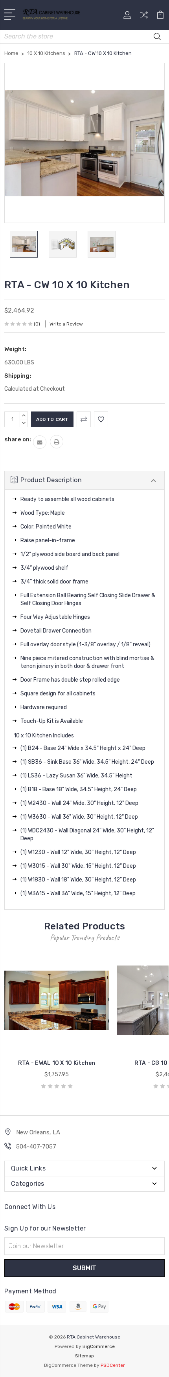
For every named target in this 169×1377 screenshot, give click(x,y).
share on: (17, 439)
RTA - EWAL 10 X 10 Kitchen (57, 1063)
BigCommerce (99, 1346)
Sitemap (84, 1356)
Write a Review (66, 324)
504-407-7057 (36, 1146)
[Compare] (144, 17)
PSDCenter (113, 1365)
